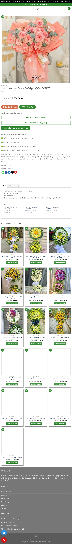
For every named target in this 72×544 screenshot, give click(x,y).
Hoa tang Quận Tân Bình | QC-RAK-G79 (60, 257)
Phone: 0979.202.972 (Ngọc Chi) (36, 123)
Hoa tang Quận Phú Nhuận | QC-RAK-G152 (36, 257)
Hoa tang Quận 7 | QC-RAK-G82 (59, 297)
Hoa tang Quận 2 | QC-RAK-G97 (36, 297)
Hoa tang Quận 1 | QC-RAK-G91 (36, 418)
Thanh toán (40, 539)
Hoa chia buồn (6, 498)
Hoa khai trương (6, 495)
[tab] (4, 186)
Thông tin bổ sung (14, 186)
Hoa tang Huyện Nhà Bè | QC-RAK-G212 (36, 338)
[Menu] (2, 9)
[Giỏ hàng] (69, 8)
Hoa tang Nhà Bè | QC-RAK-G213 (59, 378)
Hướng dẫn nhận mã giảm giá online (15, 128)
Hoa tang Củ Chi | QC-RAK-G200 (36, 378)
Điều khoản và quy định (9, 526)
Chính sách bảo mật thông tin (11, 519)
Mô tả (4, 186)
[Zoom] (3, 81)
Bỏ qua (68, 1)
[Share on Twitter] (9, 172)
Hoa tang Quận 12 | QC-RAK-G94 (59, 418)
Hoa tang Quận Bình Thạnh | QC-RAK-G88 (12, 297)
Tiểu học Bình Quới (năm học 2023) (12, 529)
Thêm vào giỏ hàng (10, 107)
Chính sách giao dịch (8, 522)
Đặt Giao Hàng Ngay (27, 107)
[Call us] (9, 480)
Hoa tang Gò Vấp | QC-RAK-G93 (12, 457)
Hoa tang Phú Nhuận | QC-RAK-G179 (12, 378)
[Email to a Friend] (12, 172)
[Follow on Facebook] (2, 480)
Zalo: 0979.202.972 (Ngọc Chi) (36, 118)
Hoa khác (4, 505)
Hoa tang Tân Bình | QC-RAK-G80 (12, 418)
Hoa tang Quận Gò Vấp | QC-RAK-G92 (12, 257)
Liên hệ (46, 539)
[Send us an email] (6, 480)
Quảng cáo (4, 85)
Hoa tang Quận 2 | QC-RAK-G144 (59, 337)
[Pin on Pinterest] (15, 172)
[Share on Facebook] (6, 172)
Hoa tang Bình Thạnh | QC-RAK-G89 (12, 338)
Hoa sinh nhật (6, 492)
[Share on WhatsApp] (2, 172)
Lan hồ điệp (5, 502)
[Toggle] (70, 492)
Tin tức (3, 509)
